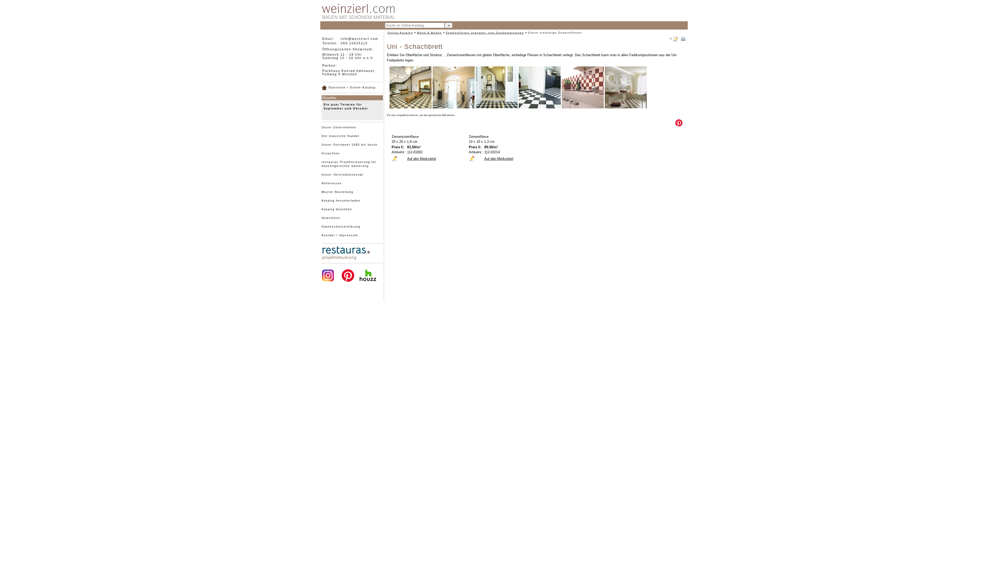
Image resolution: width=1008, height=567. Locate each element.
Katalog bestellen (337, 209)
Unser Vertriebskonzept (342, 174)
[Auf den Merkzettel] (395, 158)
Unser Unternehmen (339, 127)
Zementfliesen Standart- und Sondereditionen (485, 32)
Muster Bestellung (337, 191)
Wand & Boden (429, 32)
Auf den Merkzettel (421, 159)
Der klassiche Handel (340, 136)
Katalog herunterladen (341, 200)
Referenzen (332, 183)
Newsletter (331, 217)
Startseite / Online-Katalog (351, 87)
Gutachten (331, 153)
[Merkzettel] (676, 38)
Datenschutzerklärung (341, 226)
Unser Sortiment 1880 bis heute (349, 144)
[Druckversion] (683, 38)
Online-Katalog (400, 32)
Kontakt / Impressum (340, 235)
